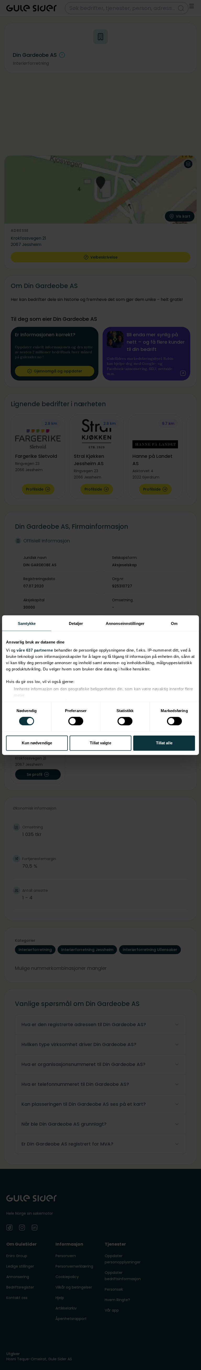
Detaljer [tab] (76, 623)
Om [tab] (174, 623)
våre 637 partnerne (34, 650)
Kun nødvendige (37, 743)
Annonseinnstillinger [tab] (125, 623)
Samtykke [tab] (27, 623)
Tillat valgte (100, 743)
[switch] (75, 721)
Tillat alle (164, 743)
